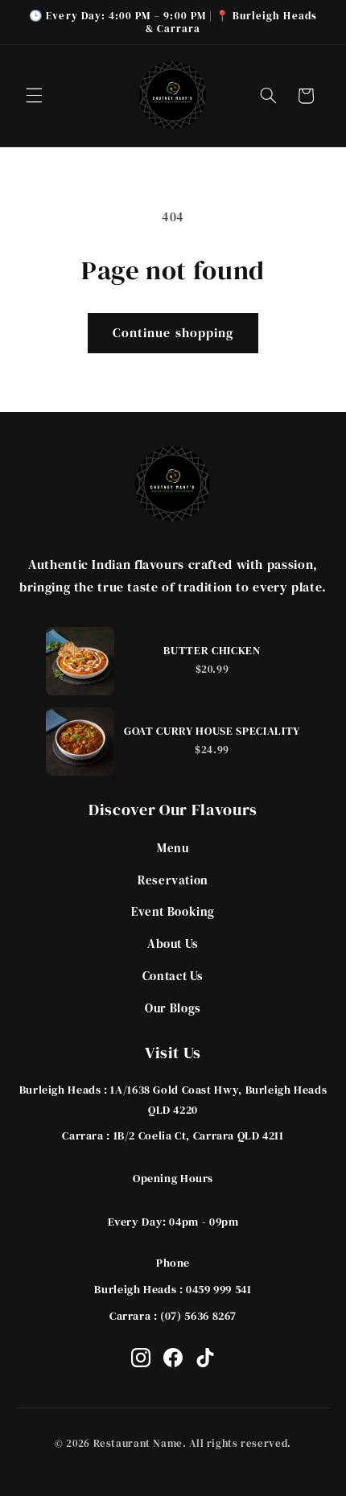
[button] (33, 95)
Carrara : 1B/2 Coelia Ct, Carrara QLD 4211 (172, 1135)
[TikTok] (205, 1357)
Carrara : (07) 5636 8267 (173, 1316)
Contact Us (173, 975)
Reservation (173, 880)
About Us (173, 943)
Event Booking (173, 911)
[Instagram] (140, 1357)
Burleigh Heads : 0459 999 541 (172, 1289)
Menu (173, 847)
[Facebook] (173, 1357)
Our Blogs (173, 1007)
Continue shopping (173, 332)
